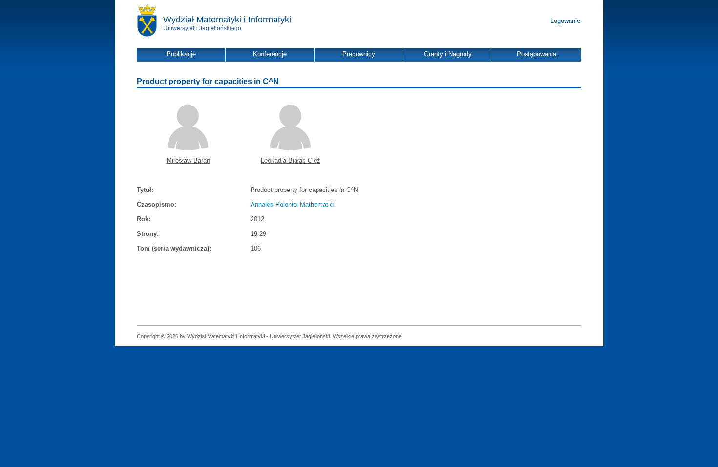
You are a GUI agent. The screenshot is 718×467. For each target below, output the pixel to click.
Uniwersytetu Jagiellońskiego (202, 28)
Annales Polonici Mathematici (293, 204)
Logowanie (565, 20)
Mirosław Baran (188, 160)
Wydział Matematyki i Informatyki (227, 19)
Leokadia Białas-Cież (290, 160)
